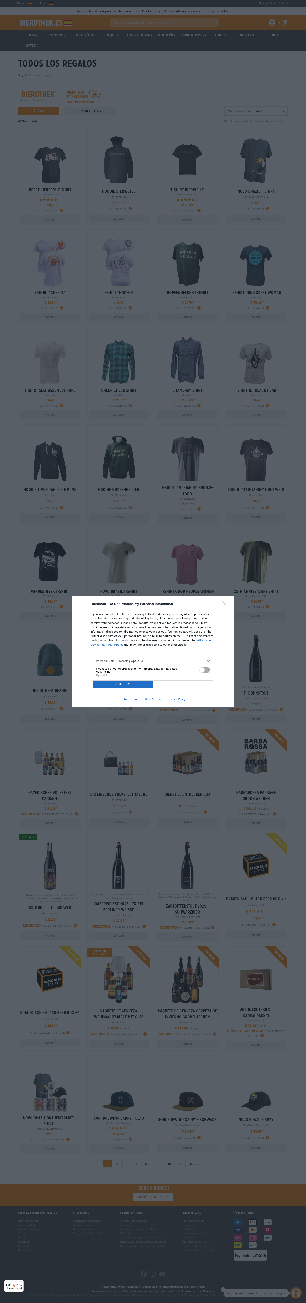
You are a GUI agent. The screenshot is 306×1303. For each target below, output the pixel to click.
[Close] (225, 604)
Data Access (153, 699)
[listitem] (153, 661)
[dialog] (153, 651)
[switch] (204, 670)
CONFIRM (123, 684)
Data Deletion (129, 699)
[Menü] (21, 1282)
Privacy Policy (177, 699)
